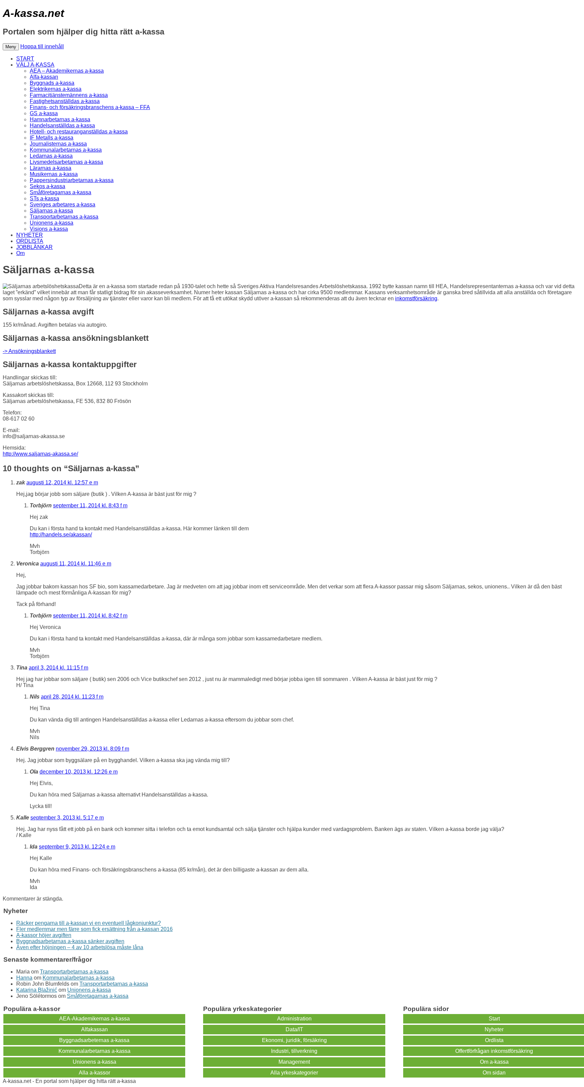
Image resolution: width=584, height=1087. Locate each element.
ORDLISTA (29, 241)
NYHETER (29, 235)
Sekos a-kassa (47, 186)
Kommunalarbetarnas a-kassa (66, 150)
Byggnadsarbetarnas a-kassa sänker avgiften (70, 941)
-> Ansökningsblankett (29, 351)
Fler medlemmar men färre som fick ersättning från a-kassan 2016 (94, 929)
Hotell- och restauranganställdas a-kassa (79, 131)
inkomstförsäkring (416, 298)
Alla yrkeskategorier (294, 1073)
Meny (10, 46)
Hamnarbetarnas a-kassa (60, 119)
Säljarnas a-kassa (51, 210)
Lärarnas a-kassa (50, 168)
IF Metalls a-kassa (51, 138)
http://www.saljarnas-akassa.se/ (40, 454)
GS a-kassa (44, 113)
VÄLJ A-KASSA (35, 65)
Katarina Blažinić (36, 990)
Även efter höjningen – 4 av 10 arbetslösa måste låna (79, 947)
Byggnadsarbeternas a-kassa (94, 1040)
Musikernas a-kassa (54, 174)
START (25, 58)
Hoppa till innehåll (42, 46)
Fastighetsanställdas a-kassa (65, 101)
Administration (294, 1018)
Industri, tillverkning (294, 1051)
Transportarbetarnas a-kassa (64, 217)
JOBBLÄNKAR (34, 247)
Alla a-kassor (94, 1073)
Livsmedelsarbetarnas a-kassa (66, 162)
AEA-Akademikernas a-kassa (94, 1018)
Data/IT (294, 1029)
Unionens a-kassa (51, 223)
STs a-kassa (44, 198)
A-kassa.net (33, 13)
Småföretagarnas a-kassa (60, 192)
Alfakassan (94, 1029)
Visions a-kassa (49, 229)
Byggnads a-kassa (52, 83)
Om (20, 253)
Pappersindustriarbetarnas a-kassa (72, 180)
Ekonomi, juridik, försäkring (294, 1040)
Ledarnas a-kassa (51, 156)
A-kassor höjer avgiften (43, 935)
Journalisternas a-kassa (58, 144)
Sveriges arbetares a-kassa (62, 204)
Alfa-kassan (44, 77)
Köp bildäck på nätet (161, 1081)
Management (294, 1062)
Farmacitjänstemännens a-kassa (69, 95)
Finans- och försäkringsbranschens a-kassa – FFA (90, 107)
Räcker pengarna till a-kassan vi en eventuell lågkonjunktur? (88, 923)
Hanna (24, 978)
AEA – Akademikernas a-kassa (67, 71)
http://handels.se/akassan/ (61, 534)
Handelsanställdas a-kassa (62, 125)
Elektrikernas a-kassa (55, 89)
